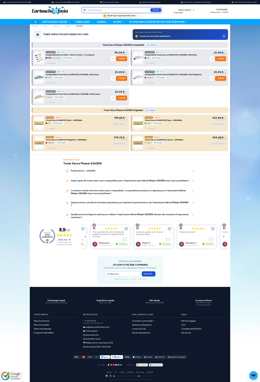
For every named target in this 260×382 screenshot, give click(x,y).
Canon (122, 372)
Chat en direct (91, 331)
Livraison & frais (139, 328)
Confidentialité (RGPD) (191, 328)
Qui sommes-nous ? (92, 339)
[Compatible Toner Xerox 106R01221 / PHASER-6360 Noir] (138, 57)
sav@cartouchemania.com (97, 327)
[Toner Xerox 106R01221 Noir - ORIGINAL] (39, 123)
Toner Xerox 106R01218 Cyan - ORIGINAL (163, 120)
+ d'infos (152, 45)
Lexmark (149, 372)
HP (116, 372)
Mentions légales (188, 321)
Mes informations (41, 321)
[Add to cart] (121, 58)
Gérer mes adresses (42, 328)
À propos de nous (91, 335)
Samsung (140, 372)
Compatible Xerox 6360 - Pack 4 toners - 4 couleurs (70, 55)
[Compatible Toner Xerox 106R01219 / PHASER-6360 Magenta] (138, 77)
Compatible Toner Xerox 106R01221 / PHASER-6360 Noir (171, 55)
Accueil (35, 26)
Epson (109, 372)
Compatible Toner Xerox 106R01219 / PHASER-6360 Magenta (173, 74)
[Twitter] (110, 375)
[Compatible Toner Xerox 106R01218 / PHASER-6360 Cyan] (39, 77)
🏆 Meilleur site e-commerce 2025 (98, 342)
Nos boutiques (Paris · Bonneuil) (97, 346)
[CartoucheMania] (50, 10)
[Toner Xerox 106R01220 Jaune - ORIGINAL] (138, 142)
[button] (118, 21)
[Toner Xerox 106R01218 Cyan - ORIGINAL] (138, 123)
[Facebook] (106, 375)
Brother (130, 372)
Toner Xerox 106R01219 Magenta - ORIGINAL (66, 140)
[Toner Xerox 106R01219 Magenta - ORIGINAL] (39, 142)
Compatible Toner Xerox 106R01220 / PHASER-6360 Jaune (73, 94)
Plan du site (186, 332)
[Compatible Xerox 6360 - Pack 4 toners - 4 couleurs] (39, 57)
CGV (183, 325)
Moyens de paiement (141, 332)
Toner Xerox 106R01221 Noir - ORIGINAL (64, 120)
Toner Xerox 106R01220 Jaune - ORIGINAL (164, 140)
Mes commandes (41, 325)
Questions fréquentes (142, 325)
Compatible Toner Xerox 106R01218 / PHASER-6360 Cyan (72, 74)
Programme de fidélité (44, 332)
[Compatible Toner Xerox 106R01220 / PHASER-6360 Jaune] (39, 97)
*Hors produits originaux (203, 305)
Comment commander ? (143, 321)
